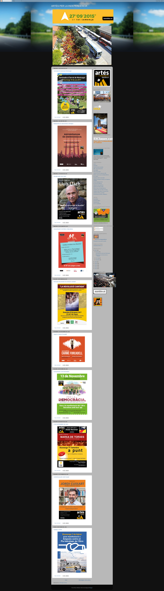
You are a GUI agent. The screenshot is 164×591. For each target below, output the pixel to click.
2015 (96, 263)
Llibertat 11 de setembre (98, 185)
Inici (66, 580)
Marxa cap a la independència (100, 188)
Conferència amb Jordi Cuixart (61, 477)
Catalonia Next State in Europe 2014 (101, 191)
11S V (95, 164)
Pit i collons (96, 176)
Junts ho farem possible (98, 167)
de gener (98, 259)
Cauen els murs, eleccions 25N (100, 173)
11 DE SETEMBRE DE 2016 (61, 424)
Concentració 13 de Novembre (61, 371)
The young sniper (97, 171)
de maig (97, 258)
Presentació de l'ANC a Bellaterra (100, 194)
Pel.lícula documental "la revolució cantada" (65, 281)
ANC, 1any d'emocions (98, 168)
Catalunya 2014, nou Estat (99, 192)
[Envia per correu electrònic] (63, 117)
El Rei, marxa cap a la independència (101, 174)
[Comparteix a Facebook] (67, 117)
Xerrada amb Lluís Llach (60, 176)
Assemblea (96, 199)
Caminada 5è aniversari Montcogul (62, 71)
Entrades (97, 227)
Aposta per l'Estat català (98, 186)
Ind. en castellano (97, 203)
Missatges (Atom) (63, 582)
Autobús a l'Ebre (58, 529)
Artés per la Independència (101, 239)
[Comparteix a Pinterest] (68, 117)
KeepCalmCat (96, 202)
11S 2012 (95, 165)
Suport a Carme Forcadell (60, 334)
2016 (96, 261)
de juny (97, 251)
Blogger (90, 587)
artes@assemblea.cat (98, 245)
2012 (96, 268)
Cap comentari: (57, 117)
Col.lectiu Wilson (97, 200)
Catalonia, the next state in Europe (101, 189)
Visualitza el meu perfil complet (100, 241)
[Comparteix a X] (65, 117)
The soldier (96, 170)
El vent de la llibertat (98, 183)
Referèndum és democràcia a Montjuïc (63, 123)
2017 (96, 250)
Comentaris (97, 229)
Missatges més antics (85, 580)
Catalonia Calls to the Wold (99, 177)
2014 (96, 265)
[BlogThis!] (64, 117)
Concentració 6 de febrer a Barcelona (63, 229)
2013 (96, 266)
